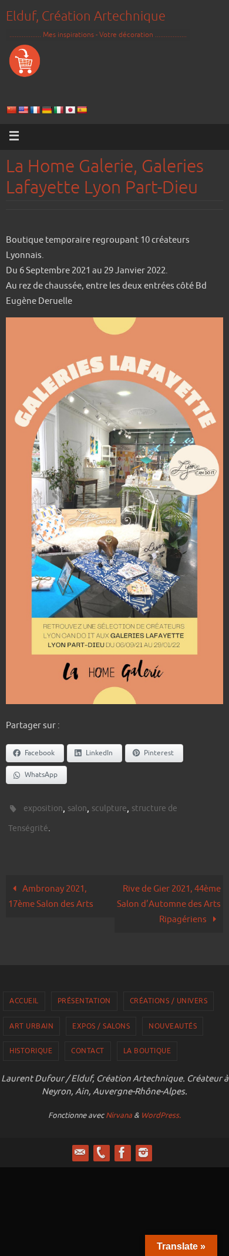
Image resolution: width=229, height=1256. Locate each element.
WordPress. (161, 1109)
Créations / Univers (169, 995)
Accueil (24, 995)
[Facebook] (122, 1146)
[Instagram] (143, 1146)
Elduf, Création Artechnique (86, 16)
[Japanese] (70, 110)
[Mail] (79, 1146)
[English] (23, 110)
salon (77, 807)
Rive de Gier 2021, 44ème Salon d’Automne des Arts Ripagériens (169, 898)
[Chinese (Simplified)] (11, 110)
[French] (34, 110)
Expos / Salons (101, 1021)
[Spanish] (81, 110)
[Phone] (101, 1146)
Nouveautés (173, 1021)
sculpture (109, 807)
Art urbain (31, 1021)
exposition (43, 807)
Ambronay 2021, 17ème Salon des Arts (50, 891)
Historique (30, 1045)
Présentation (84, 995)
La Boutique (147, 1045)
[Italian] (58, 110)
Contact (88, 1045)
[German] (46, 110)
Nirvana (119, 1109)
